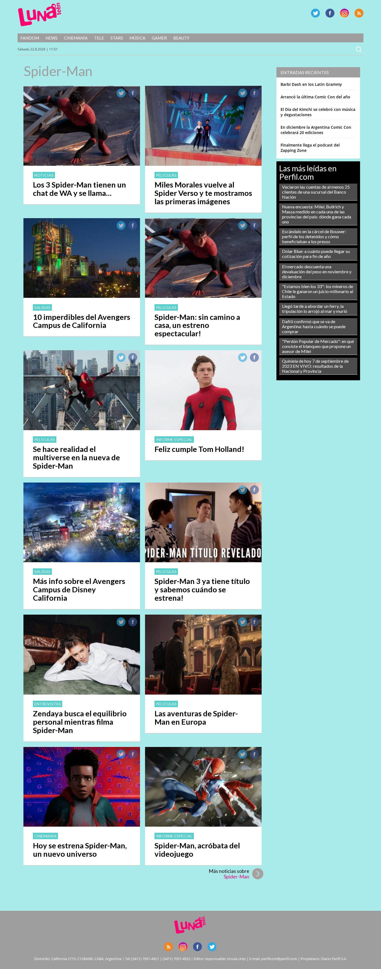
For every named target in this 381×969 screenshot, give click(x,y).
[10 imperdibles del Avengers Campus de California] (81, 296)
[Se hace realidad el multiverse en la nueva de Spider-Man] (81, 428)
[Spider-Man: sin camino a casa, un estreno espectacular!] (203, 296)
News (51, 37)
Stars (116, 37)
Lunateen (40, 14)
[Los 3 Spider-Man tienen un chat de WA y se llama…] (81, 164)
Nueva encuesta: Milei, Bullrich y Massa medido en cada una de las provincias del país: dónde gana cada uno (316, 214)
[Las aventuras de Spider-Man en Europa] (203, 693)
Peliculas (166, 175)
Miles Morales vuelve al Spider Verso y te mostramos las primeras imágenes (203, 193)
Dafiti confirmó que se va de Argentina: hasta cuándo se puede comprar (314, 326)
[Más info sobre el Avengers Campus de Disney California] (81, 560)
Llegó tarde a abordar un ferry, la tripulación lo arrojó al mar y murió (314, 308)
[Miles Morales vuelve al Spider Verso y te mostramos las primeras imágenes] (203, 164)
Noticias (44, 175)
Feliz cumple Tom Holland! (199, 449)
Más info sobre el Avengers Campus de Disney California (79, 589)
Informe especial (174, 439)
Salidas (42, 307)
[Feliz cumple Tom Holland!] (203, 428)
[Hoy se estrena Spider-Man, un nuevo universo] (81, 825)
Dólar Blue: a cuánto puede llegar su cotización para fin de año (316, 254)
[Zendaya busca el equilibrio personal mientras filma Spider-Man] (81, 693)
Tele (99, 37)
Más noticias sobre (229, 874)
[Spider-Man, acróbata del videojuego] (203, 825)
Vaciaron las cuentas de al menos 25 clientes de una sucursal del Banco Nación (316, 191)
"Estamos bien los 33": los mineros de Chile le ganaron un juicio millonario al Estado (317, 291)
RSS (359, 13)
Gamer (159, 37)
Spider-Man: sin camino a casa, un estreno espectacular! (197, 325)
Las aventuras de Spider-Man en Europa (196, 717)
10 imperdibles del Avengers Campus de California (81, 321)
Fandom (29, 37)
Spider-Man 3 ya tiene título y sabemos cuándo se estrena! (202, 589)
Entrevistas (47, 704)
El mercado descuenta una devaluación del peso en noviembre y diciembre (316, 271)
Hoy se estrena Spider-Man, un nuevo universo (80, 849)
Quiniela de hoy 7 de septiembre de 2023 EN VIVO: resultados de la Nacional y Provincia (315, 366)
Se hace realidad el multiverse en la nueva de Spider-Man (76, 457)
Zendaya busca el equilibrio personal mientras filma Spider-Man (80, 722)
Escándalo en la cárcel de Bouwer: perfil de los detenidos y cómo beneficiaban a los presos (314, 236)
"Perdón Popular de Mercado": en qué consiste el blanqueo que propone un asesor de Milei (318, 346)
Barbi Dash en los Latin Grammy (311, 84)
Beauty (181, 37)
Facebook (329, 13)
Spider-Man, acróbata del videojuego (197, 849)
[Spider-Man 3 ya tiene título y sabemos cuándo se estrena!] (203, 560)
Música (137, 37)
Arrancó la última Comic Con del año (315, 96)
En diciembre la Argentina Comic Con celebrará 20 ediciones (316, 130)
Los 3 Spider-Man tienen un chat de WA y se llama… (79, 189)
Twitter (315, 13)
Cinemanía (76, 37)
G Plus (344, 13)
